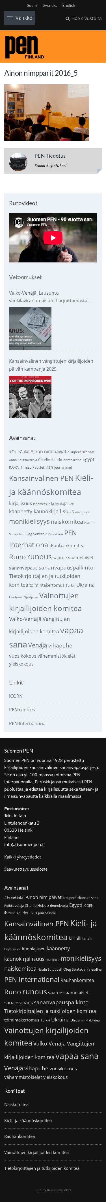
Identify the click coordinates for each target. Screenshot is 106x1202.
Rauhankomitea (68, 545)
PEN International (28, 723)
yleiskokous (21, 663)
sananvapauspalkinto (66, 567)
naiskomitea (67, 521)
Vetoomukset (25, 276)
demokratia (72, 459)
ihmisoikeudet (32, 467)
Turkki (70, 585)
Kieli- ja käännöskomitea (28, 1120)
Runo (17, 556)
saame (60, 557)
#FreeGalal (19, 451)
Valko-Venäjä (25, 618)
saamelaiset (81, 558)
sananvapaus (23, 567)
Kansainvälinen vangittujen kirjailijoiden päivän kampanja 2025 (51, 365)
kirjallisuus (20, 503)
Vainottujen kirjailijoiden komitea (36, 1152)
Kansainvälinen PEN (41, 478)
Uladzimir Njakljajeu (23, 597)
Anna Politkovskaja (23, 460)
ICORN (14, 467)
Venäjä (37, 645)
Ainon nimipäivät (48, 451)
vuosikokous (22, 656)
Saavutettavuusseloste (25, 869)
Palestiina (55, 534)
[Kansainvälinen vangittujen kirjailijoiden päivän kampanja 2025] (30, 397)
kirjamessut (41, 504)
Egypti (89, 459)
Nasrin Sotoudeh (50, 969)
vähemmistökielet (56, 656)
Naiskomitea (16, 1104)
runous (39, 556)
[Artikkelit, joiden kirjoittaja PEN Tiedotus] (18, 163)
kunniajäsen (62, 503)
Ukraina (85, 584)
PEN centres (22, 710)
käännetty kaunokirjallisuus (41, 511)
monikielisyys (29, 521)
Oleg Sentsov (36, 533)
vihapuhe (60, 645)
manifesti (82, 512)
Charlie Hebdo (50, 459)
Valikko (24, 17)
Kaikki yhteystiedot (22, 857)
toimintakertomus (46, 585)
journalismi (63, 467)
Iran (49, 467)
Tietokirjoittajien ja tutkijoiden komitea (50, 1011)
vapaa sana (77, 1056)
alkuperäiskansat (81, 451)
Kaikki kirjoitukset (50, 165)
